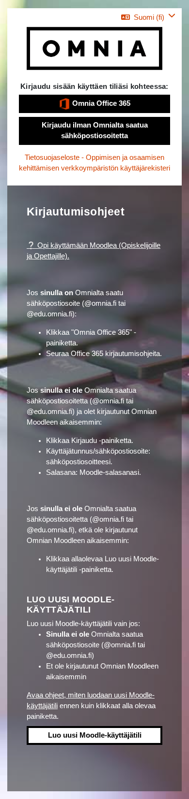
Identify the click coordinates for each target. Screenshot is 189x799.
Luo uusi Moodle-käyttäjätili (95, 735)
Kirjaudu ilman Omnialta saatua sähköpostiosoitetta (95, 130)
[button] (148, 17)
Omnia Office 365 (100, 103)
